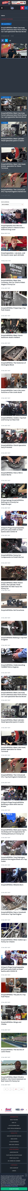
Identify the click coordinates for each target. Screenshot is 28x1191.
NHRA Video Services (14, 1144)
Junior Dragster (14, 1152)
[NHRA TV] (26, 8)
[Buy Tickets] (22, 8)
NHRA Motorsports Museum (14, 1136)
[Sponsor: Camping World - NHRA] (20, 1109)
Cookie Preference (14, 1141)
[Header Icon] (2, 8)
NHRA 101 (14, 1122)
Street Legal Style (14, 1158)
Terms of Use (15, 1186)
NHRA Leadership (14, 1168)
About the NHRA (14, 1119)
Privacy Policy (7, 1185)
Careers (14, 1170)
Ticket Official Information (14, 1128)
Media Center (14, 1139)
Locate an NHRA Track (14, 1125)
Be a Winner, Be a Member (14, 1161)
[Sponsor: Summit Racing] (8, 1109)
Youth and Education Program (14, 1155)
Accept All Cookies (14, 1189)
